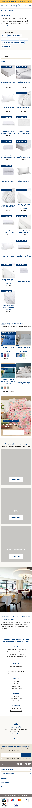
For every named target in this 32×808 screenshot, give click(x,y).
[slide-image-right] (13, 338)
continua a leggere (6, 26)
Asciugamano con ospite (16, 674)
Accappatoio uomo (16, 666)
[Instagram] (21, 764)
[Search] (6, 5)
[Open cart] (29, 5)
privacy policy (26, 758)
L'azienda (4, 778)
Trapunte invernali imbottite (16, 659)
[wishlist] (26, 5)
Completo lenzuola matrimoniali (16, 656)
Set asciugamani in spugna (16, 671)
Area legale (5, 782)
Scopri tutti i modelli (13, 432)
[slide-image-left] (3, 338)
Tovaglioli (16, 701)
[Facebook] (17, 764)
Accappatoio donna (16, 669)
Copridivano (16, 686)
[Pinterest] (25, 764)
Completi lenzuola (16, 708)
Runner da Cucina (16, 698)
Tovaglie (16, 696)
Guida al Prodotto (7, 774)
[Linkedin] (29, 764)
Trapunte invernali (16, 711)
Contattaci (16, 734)
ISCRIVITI (26, 755)
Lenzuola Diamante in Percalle (16, 654)
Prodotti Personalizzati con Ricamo (16, 652)
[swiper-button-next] (11, 355)
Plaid (16, 684)
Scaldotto (16, 681)
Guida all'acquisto (7, 769)
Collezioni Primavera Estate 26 (16, 649)
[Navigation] (2, 5)
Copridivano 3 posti (16, 688)
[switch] (4, 805)
